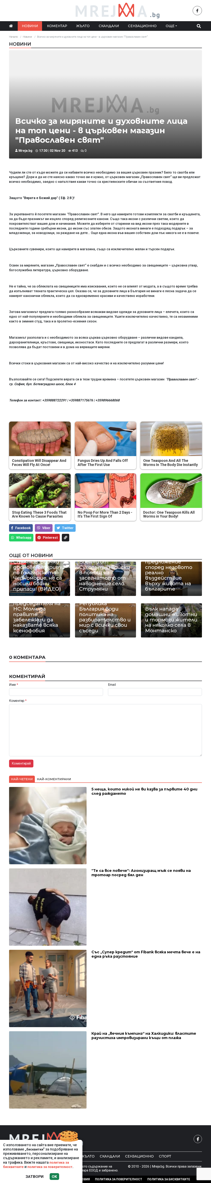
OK (54, 1176)
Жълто (83, 26)
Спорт (165, 1156)
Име (13, 684)
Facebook (23, 528)
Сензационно (142, 26)
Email (112, 684)
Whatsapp (23, 538)
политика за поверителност (50, 1167)
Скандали (109, 26)
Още (170, 26)
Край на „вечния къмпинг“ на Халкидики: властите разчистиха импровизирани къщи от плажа (143, 1035)
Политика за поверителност (118, 1179)
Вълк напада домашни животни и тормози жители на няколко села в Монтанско (171, 619)
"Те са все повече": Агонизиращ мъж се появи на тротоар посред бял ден (141, 872)
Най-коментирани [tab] (54, 779)
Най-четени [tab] (22, 779)
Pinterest (50, 538)
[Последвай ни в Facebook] (197, 10)
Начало (13, 36)
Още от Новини (31, 555)
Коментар (57, 26)
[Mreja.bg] (46, 1138)
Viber (46, 528)
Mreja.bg (25, 151)
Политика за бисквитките (168, 1179)
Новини (30, 26)
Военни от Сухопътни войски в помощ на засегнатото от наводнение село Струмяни (104, 575)
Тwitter (68, 528)
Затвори (34, 1176)
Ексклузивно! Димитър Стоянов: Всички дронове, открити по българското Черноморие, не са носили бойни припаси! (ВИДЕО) (38, 570)
